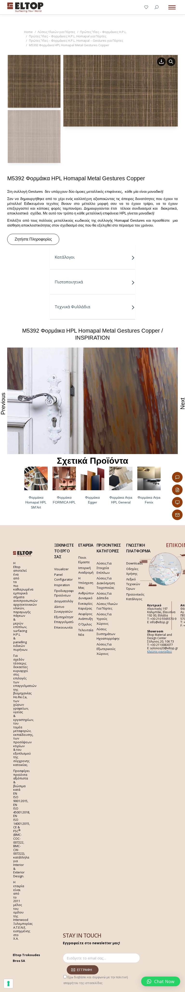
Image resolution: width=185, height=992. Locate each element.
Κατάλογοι (65, 257)
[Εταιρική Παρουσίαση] (177, 502)
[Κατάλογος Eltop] (177, 489)
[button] (160, 981)
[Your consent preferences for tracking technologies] (8, 983)
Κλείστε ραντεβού (159, 652)
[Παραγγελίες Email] (177, 514)
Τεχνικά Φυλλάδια (72, 306)
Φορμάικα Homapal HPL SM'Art (35, 502)
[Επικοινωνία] (177, 477)
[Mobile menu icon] (172, 7)
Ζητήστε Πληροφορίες (33, 239)
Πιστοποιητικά (69, 282)
